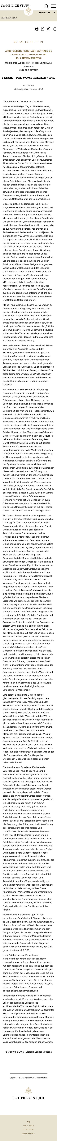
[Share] (54, 29)
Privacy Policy (28, 1133)
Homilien (6, 18)
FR (32, 42)
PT (41, 42)
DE (15, 42)
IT (37, 42)
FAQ (28, 1122)
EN (21, 42)
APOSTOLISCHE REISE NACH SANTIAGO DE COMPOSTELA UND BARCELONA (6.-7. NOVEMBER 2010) (28, 54)
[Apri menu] (53, 6)
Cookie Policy (28, 1130)
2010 (15, 18)
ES (26, 42)
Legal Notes (28, 1126)
